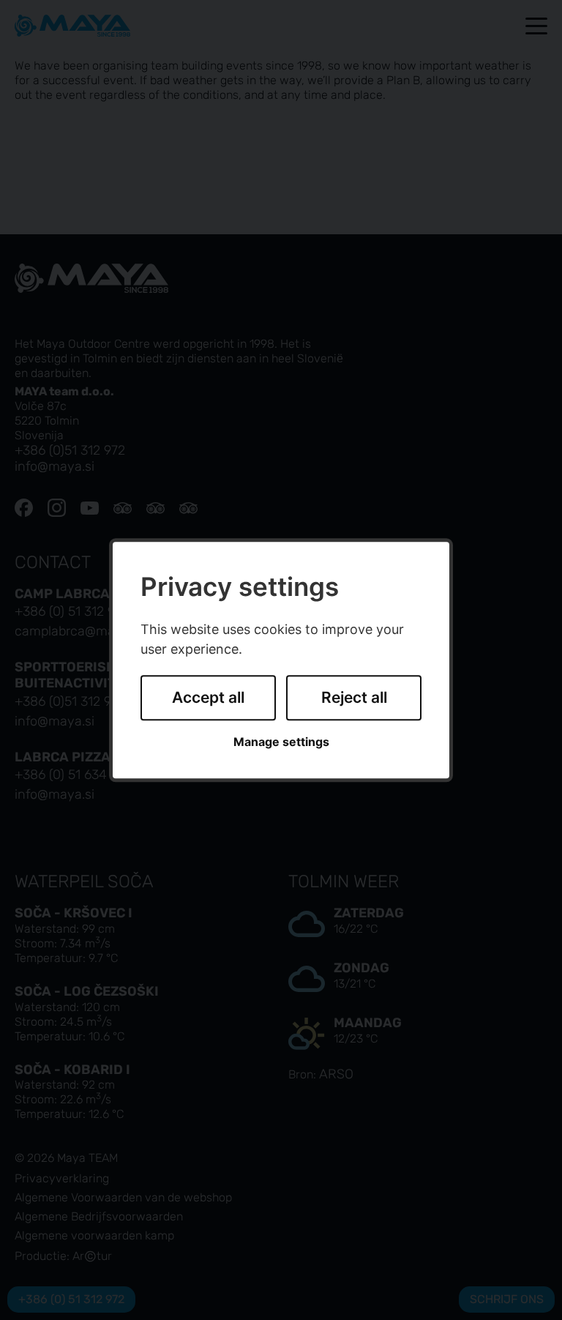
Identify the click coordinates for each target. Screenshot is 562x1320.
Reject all (354, 698)
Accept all (208, 698)
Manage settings (281, 742)
